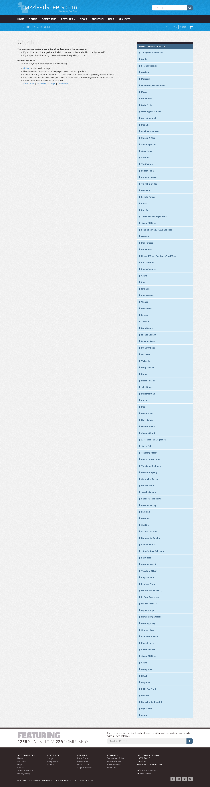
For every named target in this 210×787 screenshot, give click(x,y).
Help (111, 19)
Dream (144, 315)
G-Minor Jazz (147, 629)
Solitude (145, 157)
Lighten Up (146, 708)
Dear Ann (145, 518)
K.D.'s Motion (147, 262)
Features (67, 19)
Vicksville (146, 361)
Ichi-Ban (145, 288)
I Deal (144, 675)
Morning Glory (148, 623)
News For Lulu (148, 426)
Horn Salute (147, 420)
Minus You (125, 19)
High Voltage (147, 610)
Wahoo (144, 301)
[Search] (190, 7)
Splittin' (145, 525)
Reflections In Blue (150, 459)
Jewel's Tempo (148, 492)
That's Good (147, 164)
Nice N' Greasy (148, 334)
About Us (98, 19)
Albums (50, 764)
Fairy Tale (146, 557)
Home (20, 19)
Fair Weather (148, 295)
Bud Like (145, 124)
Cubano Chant (148, 433)
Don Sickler (145, 773)
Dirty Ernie (146, 105)
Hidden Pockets (149, 603)
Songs (33, 19)
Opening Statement (151, 111)
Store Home (28, 83)
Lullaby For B (147, 170)
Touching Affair (149, 452)
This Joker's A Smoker (152, 52)
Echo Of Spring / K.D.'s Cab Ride (156, 229)
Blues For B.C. (148, 485)
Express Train (148, 584)
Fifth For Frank (148, 688)
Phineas (145, 695)
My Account (42, 83)
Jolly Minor (146, 387)
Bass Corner (83, 761)
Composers (49, 19)
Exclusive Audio (114, 764)
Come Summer (148, 544)
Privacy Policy (23, 773)
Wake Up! (146, 354)
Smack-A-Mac (148, 137)
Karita (144, 203)
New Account (42, 27)
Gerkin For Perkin (149, 479)
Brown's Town (148, 341)
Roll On (144, 210)
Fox (143, 282)
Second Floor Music (149, 770)
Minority (145, 78)
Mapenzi (145, 682)
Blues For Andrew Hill (151, 702)
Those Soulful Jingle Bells (153, 216)
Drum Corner (83, 764)
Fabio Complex (148, 269)
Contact (20, 767)
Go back (27, 68)
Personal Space (149, 177)
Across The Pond (149, 531)
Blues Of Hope (148, 347)
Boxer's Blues (148, 393)
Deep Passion (148, 367)
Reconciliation (148, 380)
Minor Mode (147, 413)
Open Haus (146, 151)
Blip (143, 406)
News (83, 19)
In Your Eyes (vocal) (150, 597)
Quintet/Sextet (114, 761)
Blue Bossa (146, 98)
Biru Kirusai (147, 242)
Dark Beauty (147, 328)
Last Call (145, 511)
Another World (148, 564)
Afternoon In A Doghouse (153, 439)
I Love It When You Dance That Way (158, 256)
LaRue (144, 715)
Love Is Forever (148, 196)
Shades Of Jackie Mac (151, 498)
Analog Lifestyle (88, 780)
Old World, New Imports (153, 85)
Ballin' (144, 59)
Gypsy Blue (146, 669)
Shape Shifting (148, 223)
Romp (144, 374)
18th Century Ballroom (152, 551)
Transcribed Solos (115, 758)
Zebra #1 (145, 321)
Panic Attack (147, 643)
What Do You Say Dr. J (151, 590)
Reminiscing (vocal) (150, 616)
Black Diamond (148, 118)
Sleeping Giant (148, 144)
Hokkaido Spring (149, 472)
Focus (144, 400)
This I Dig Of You (149, 183)
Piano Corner (83, 758)
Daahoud (145, 72)
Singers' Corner (84, 767)
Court (144, 275)
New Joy (145, 236)
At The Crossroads (150, 131)
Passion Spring (148, 505)
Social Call (146, 446)
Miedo (144, 91)
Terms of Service (25, 770)
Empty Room (147, 577)
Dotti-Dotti (146, 308)
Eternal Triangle (149, 65)
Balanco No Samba (150, 538)
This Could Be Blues (151, 465)
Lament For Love (149, 636)
